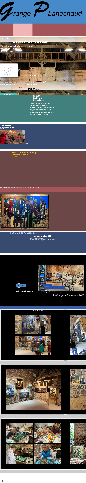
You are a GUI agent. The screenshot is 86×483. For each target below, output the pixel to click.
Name (41, 284)
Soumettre (42, 290)
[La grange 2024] (43, 35)
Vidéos (26, 143)
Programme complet (8, 94)
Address (41, 289)
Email (41, 285)
